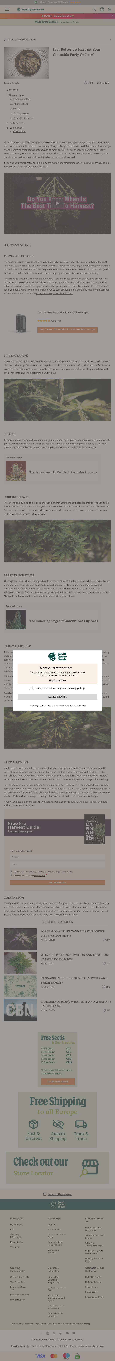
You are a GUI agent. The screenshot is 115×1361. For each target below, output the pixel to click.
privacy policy (76, 688)
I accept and (59, 688)
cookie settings (53, 688)
